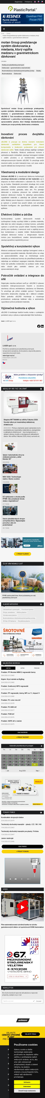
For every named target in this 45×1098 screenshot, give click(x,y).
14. (29, 758)
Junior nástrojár (7, 838)
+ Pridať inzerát (22, 737)
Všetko (8, 668)
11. (10, 758)
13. (22, 758)
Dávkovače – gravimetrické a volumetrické (16, 68)
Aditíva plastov (21, 612)
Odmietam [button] (27, 1086)
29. (35, 765)
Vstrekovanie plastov (10, 615)
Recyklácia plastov (24, 621)
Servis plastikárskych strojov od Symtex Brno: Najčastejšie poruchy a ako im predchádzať (14, 522)
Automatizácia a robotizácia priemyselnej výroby (18, 71)
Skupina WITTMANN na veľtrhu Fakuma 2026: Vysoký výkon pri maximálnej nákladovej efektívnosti (21, 422)
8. (34, 755)
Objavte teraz (30, 1034)
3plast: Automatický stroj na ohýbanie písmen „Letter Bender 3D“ (13, 457)
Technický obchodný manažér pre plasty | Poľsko (20, 831)
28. (29, 765)
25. (10, 765)
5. (16, 755)
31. (4, 768)
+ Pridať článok (22, 554)
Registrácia (18, 2)
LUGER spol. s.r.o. (9, 346)
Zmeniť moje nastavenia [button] (27, 1091)
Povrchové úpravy (27, 609)
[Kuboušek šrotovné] (22, 642)
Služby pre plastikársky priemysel (13, 65)
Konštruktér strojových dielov (12, 817)
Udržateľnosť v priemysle (11, 609)
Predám (36, 668)
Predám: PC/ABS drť (9, 707)
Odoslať (38, 1001)
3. (4, 755)
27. (22, 765)
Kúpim (22, 668)
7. (28, 755)
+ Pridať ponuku (22, 851)
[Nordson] (22, 871)
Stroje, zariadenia (9, 612)
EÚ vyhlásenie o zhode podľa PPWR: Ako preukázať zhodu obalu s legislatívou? (14, 499)
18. (10, 762)
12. (16, 758)
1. (34, 752)
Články (8, 33)
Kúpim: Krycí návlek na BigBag (12, 679)
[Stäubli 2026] (22, 542)
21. (29, 762)
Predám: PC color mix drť (10, 700)
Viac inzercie (23, 732)
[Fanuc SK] (22, 791)
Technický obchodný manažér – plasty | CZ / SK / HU (21, 824)
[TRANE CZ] (22, 378)
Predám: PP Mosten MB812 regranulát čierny (18, 672)
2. (40, 752)
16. (41, 758)
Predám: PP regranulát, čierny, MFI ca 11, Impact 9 (20, 693)
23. (41, 762)
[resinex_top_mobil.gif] (22, 19)
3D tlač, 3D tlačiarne (9, 621)
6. (22, 755)
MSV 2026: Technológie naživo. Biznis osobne (12, 478)
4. (10, 755)
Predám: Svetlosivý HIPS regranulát (14, 686)
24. (4, 765)
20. (22, 762)
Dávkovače (17, 73)
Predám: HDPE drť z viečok (11, 721)
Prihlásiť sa (28, 2)
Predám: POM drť (7, 714)
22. (35, 762)
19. (16, 762)
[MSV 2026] (22, 959)
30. (41, 765)
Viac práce (22, 846)
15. (35, 758)
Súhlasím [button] (27, 1082)
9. (40, 755)
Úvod (2, 33)
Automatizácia (7, 73)
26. (16, 765)
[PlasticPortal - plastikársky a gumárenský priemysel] (22, 9)
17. (4, 762)
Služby (38, 71)
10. (4, 758)
